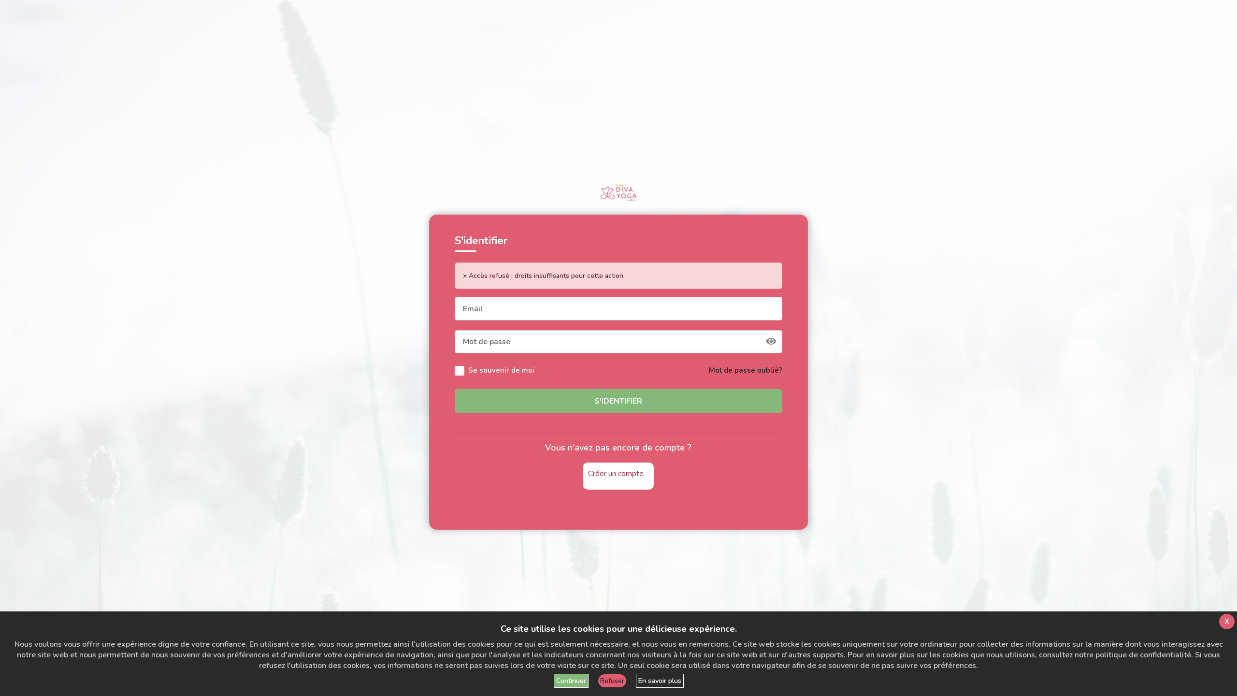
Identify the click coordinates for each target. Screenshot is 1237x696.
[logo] (618, 193)
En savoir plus (659, 680)
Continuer (571, 680)
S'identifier (618, 401)
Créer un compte (616, 473)
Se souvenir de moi (501, 370)
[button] (771, 342)
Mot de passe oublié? (745, 370)
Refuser (612, 680)
